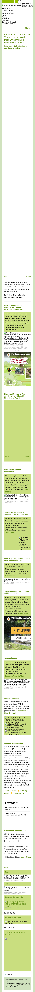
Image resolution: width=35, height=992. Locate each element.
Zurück (6, 276)
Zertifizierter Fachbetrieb (13, 917)
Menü (27, 28)
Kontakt (4, 17)
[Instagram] (13, 1)
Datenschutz (6, 20)
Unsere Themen (27, 5)
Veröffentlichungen (8, 13)
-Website (15, 676)
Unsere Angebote (7, 10)
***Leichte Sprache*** (9, 24)
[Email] (3, 1)
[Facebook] (9, 1)
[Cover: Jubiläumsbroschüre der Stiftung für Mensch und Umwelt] (17, 906)
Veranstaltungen (7, 12)
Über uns (25, 3)
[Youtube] (16, 1)
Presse (4, 15)
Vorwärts (28, 276)
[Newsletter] (6, 1)
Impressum (5, 18)
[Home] (12, 5)
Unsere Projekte (27, 7)
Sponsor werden (18, 793)
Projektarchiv (6, 8)
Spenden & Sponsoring (9, 22)
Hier (20, 327)
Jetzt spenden (11, 791)
